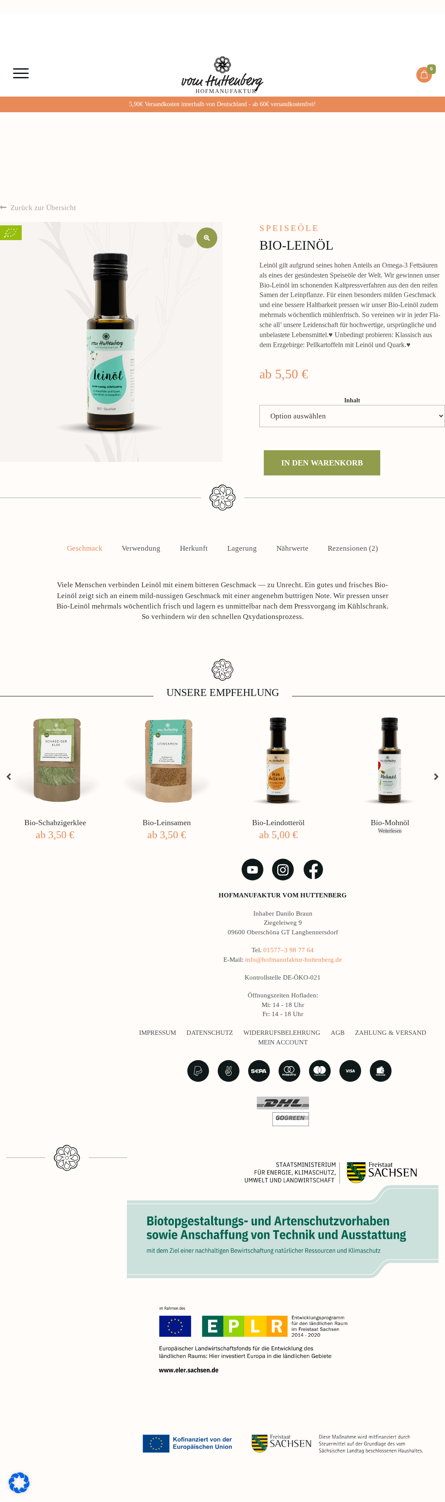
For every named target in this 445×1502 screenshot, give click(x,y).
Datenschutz (209, 1032)
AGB (338, 1032)
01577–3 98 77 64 (288, 950)
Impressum (157, 1032)
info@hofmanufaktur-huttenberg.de (293, 959)
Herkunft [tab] (194, 548)
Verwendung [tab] (141, 548)
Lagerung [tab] (242, 548)
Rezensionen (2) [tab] (353, 548)
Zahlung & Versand (390, 1032)
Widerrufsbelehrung (281, 1032)
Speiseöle (289, 228)
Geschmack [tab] (85, 548)
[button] (206, 237)
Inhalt (352, 400)
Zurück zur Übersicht (42, 208)
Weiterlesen (390, 831)
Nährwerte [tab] (292, 548)
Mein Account (283, 1042)
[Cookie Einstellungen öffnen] (19, 1482)
